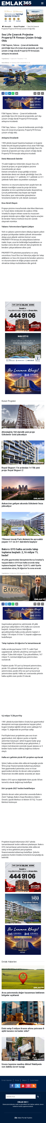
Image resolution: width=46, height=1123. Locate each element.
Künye (17, 1080)
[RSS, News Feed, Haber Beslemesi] (33, 1086)
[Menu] (42, 3)
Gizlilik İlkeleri (34, 1080)
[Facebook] (3, 93)
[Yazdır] (16, 93)
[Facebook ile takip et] (12, 1086)
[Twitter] (6, 93)
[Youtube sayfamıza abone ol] (23, 1086)
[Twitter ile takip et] (17, 1086)
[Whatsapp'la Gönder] (13, 93)
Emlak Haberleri (7, 1080)
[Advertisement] (23, 283)
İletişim (24, 1080)
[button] (35, 93)
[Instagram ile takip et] (28, 1086)
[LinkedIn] (9, 93)
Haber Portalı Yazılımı (25, 1118)
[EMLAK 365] (17, 3)
